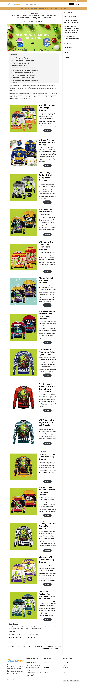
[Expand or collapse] (57, 55)
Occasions (42, 8)
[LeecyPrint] (14, 4)
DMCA (64, 670)
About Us (46, 662)
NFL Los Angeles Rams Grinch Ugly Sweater (47, 142)
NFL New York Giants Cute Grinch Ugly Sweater (47, 352)
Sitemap (46, 672)
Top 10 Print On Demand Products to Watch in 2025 (70, 17)
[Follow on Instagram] (76, 0)
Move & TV (67, 57)
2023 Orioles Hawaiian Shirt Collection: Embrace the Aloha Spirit (71, 22)
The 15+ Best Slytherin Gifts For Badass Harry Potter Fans (23, 637)
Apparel (49, 8)
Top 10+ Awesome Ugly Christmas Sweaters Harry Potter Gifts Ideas (25, 634)
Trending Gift (67, 60)
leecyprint (41, 21)
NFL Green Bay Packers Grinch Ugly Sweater (46, 211)
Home (21, 8)
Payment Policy (66, 667)
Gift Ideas (34, 8)
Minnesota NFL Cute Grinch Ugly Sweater (46, 559)
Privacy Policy (47, 667)
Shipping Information (68, 665)
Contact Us (65, 662)
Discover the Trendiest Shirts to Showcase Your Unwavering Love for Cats (71, 32)
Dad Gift (66, 52)
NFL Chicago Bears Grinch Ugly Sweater (47, 107)
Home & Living (58, 8)
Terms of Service (48, 670)
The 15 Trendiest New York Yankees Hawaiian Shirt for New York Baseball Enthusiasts (71, 38)
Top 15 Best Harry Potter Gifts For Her (18, 641)
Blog (65, 8)
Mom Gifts (66, 55)
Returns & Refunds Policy (50, 665)
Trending (27, 8)
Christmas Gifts (34, 13)
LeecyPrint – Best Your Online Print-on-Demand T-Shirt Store (71, 27)
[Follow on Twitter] (77, 0)
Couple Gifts (67, 50)
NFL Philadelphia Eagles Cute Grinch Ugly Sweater (47, 422)
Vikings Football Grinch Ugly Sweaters (46, 280)
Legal (64, 672)
